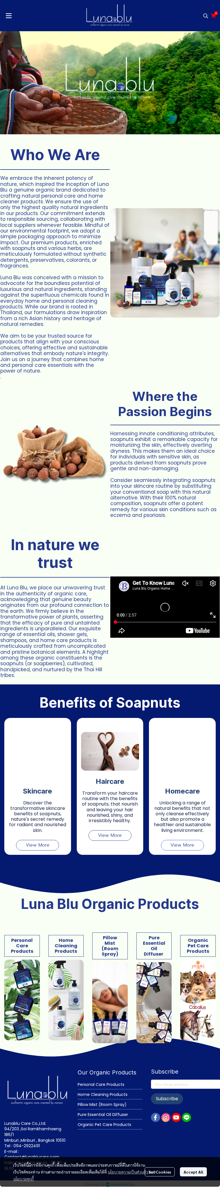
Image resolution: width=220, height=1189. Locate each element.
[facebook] (155, 1117)
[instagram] (165, 1117)
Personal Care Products (101, 1084)
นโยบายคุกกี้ (23, 1178)
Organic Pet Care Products (104, 1124)
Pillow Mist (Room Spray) (102, 1104)
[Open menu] (8, 15)
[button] (206, 16)
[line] (186, 1117)
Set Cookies (159, 1171)
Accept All (193, 1171)
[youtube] (176, 1117)
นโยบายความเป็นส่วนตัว (128, 1171)
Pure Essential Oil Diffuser (103, 1114)
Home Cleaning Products (102, 1094)
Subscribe (167, 1098)
